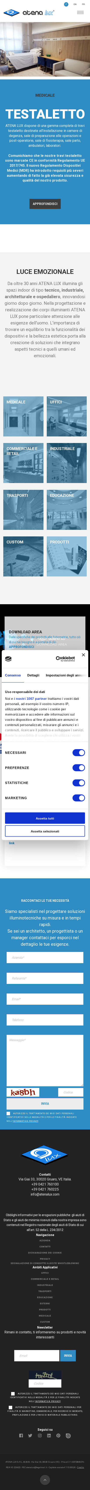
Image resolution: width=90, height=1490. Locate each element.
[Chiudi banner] (83, 659)
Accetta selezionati (45, 831)
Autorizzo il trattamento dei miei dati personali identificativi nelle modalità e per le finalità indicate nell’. (42, 1117)
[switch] (74, 767)
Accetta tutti (45, 818)
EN (75, 4)
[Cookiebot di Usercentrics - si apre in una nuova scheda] (56, 659)
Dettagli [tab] (33, 675)
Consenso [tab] (13, 675)
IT (66, 4)
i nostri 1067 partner (30, 699)
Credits (80, 1467)
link (11, 843)
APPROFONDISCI (45, 204)
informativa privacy (25, 1121)
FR (83, 4)
